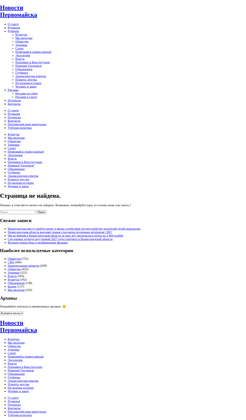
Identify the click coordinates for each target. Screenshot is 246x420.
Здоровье (21, 45)
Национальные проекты (23, 265)
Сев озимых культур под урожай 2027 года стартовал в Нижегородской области (60, 239)
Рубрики (13, 31)
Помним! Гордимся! (28, 65)
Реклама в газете (26, 97)
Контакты (14, 104)
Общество (22, 41)
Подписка (14, 100)
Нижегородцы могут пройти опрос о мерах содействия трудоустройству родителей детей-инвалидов (74, 228)
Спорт (19, 48)
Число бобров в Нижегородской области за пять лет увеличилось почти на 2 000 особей (65, 235)
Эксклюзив (22, 55)
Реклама (13, 90)
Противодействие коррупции (27, 124)
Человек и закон (26, 86)
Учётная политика (20, 127)
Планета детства (26, 79)
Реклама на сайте (26, 93)
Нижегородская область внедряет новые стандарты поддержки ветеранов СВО (60, 232)
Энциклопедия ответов (30, 76)
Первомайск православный (33, 52)
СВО (11, 262)
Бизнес (12, 286)
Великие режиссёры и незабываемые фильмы (38, 242)
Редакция (14, 27)
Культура (21, 34)
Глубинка (21, 72)
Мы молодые (23, 38)
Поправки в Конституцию (32, 62)
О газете (13, 24)
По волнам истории (28, 83)
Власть (19, 58)
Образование (23, 69)
